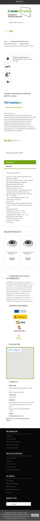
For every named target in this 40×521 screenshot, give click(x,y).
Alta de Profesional (12, 448)
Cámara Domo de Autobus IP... (12, 253)
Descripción (10, 162)
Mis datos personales (12, 489)
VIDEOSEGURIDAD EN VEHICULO (19, 41)
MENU (10, 31)
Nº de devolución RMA (13, 470)
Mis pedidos (10, 481)
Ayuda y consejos (11, 458)
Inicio (5, 41)
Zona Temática (10, 464)
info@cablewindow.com (16, 416)
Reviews (9, 166)
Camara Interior (24, 44)
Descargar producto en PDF (14, 153)
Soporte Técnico (11, 467)
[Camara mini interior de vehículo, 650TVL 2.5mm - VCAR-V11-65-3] (8, 74)
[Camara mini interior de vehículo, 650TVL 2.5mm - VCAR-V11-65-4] (8, 82)
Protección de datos (12, 445)
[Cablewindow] (20, 12)
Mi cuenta (19, 1)
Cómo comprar (11, 439)
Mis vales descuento (12, 483)
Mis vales (9, 492)
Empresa (9, 461)
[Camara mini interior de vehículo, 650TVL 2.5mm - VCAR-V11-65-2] (8, 66)
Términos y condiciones (13, 442)
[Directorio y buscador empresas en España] (20, 419)
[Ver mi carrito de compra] (34, 23)
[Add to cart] (28, 264)
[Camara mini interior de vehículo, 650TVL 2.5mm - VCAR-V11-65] (8, 59)
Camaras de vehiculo (10, 44)
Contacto (9, 436)
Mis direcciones (11, 486)
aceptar (35, 515)
